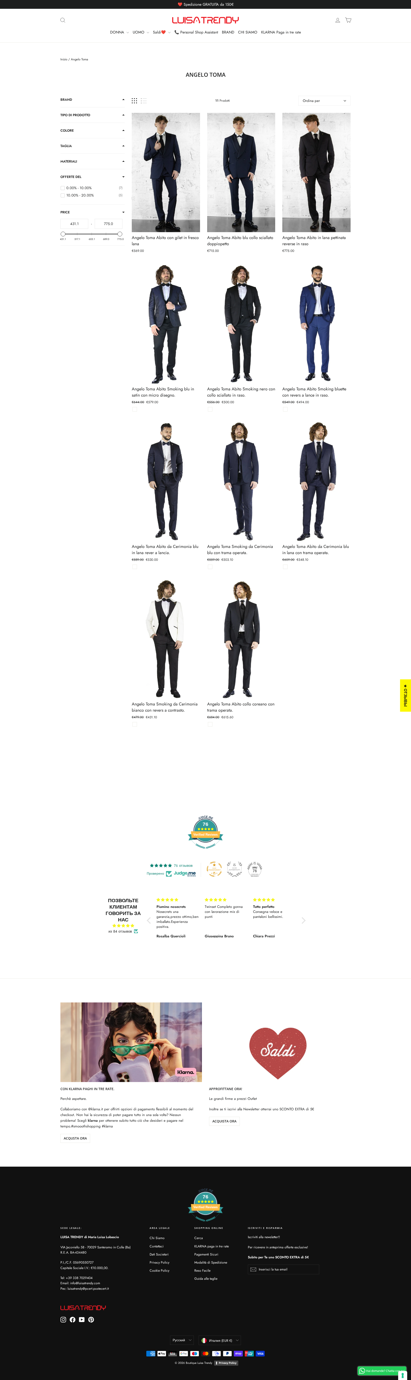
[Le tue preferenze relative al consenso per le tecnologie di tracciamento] (402, 1375)
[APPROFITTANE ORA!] (280, 1042)
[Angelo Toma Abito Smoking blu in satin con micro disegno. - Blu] (135, 409)
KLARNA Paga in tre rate (281, 32)
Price (65, 212)
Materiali (68, 161)
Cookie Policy (159, 1270)
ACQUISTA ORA (224, 1121)
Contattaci (157, 1246)
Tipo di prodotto (75, 115)
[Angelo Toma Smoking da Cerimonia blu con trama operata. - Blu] (210, 567)
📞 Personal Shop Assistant (196, 32)
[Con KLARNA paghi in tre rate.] (131, 1042)
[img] (123, 926)
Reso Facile (202, 1270)
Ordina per (311, 100)
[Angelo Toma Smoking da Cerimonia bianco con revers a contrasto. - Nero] (135, 724)
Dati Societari (159, 1254)
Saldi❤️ (160, 32)
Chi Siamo (157, 1238)
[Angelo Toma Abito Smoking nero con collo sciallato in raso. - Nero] (210, 409)
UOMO (139, 32)
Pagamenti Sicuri (206, 1254)
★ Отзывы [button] (405, 695)
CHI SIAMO (247, 32)
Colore (67, 130)
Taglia (66, 146)
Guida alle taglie (205, 1278)
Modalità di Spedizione (210, 1262)
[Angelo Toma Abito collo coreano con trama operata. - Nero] (210, 724)
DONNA (117, 32)
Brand (66, 99)
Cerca (198, 1238)
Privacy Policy (159, 1262)
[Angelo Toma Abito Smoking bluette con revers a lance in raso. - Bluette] (285, 409)
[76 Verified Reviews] (205, 851)
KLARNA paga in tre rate (211, 1246)
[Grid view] (134, 101)
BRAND (228, 32)
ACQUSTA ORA (75, 1138)
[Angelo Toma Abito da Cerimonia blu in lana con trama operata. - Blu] (285, 567)
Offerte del (70, 176)
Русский (179, 1340)
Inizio (63, 59)
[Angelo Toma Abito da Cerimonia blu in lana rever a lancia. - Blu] (135, 567)
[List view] (144, 101)
